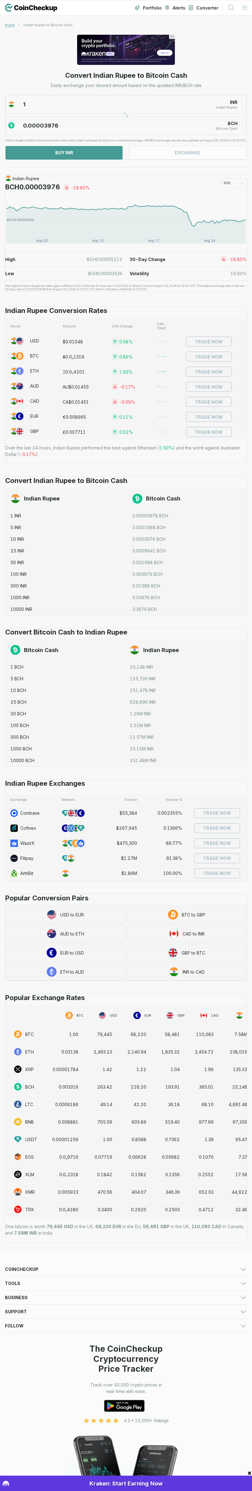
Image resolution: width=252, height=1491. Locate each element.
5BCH (16, 678)
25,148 (239, 1087)
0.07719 (103, 1157)
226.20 (138, 1087)
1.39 (209, 1139)
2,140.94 (136, 1051)
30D (226, 183)
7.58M (240, 1034)
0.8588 (139, 1139)
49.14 (106, 1104)
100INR (18, 574)
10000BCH (22, 760)
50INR (17, 562)
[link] (48, 25)
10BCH (18, 690)
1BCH (16, 667)
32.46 (241, 1209)
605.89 (139, 1122)
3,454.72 (204, 1051)
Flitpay (26, 858)
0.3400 (105, 1209)
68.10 (208, 1104)
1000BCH (21, 748)
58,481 (172, 1034)
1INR (15, 515)
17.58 (241, 1174)
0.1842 (104, 1174)
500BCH (19, 737)
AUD (34, 386)
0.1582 (138, 1174)
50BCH (18, 713)
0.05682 (171, 1157)
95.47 (241, 1139)
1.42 (107, 1069)
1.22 (141, 1069)
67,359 (240, 1122)
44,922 (239, 1192)
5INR (15, 527)
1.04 (175, 1069)
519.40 (172, 1122)
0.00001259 (65, 1139)
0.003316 (68, 1087)
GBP (34, 431)
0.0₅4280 (68, 1209)
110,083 (205, 1034)
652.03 (206, 1192)
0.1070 (206, 1157)
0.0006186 (66, 1104)
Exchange (187, 152)
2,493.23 (102, 1051)
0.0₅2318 (68, 1174)
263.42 (104, 1087)
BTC (34, 355)
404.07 (139, 1192)
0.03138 (69, 1051)
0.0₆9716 (68, 1157)
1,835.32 (170, 1051)
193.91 (172, 1087)
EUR (34, 416)
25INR (17, 550)
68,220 (138, 1034)
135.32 (240, 1069)
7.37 (242, 1157)
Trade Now (209, 341)
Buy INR (64, 152)
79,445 (104, 1034)
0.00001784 (65, 1069)
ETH (34, 371)
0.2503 (172, 1209)
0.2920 (138, 1209)
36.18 (174, 1104)
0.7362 (172, 1139)
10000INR (21, 609)
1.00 (73, 1034)
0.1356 (172, 1174)
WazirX (27, 843)
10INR (17, 539)
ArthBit (26, 873)
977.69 (206, 1122)
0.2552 (206, 1174)
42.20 (140, 1104)
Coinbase (30, 813)
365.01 (206, 1087)
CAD (34, 401)
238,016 (238, 1051)
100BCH (19, 725)
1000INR (20, 597)
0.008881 (68, 1122)
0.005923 (68, 1192)
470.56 (104, 1192)
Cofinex (28, 828)
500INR (18, 585)
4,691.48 (238, 1104)
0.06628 (137, 1157)
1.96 (209, 1069)
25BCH (18, 702)
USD (34, 340)
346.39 (173, 1192)
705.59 (104, 1122)
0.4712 (206, 1209)
